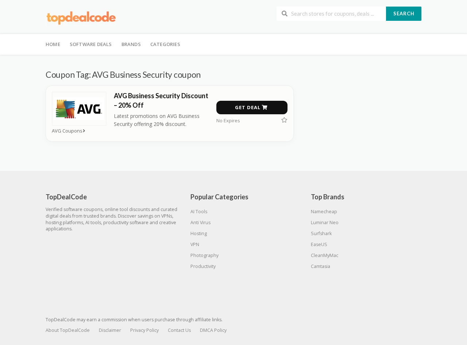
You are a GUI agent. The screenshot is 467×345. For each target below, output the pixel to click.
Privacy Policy (144, 330)
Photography (204, 255)
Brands (131, 44)
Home (53, 44)
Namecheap (324, 211)
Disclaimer (110, 330)
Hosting (198, 233)
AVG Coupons (67, 131)
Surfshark (321, 233)
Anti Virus (200, 222)
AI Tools (198, 211)
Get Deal (248, 107)
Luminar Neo (325, 222)
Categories (165, 44)
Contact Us (179, 330)
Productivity (203, 266)
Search (403, 13)
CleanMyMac (324, 255)
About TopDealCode (68, 330)
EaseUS (319, 244)
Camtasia (320, 266)
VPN (194, 244)
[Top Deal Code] (82, 17)
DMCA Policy (213, 330)
